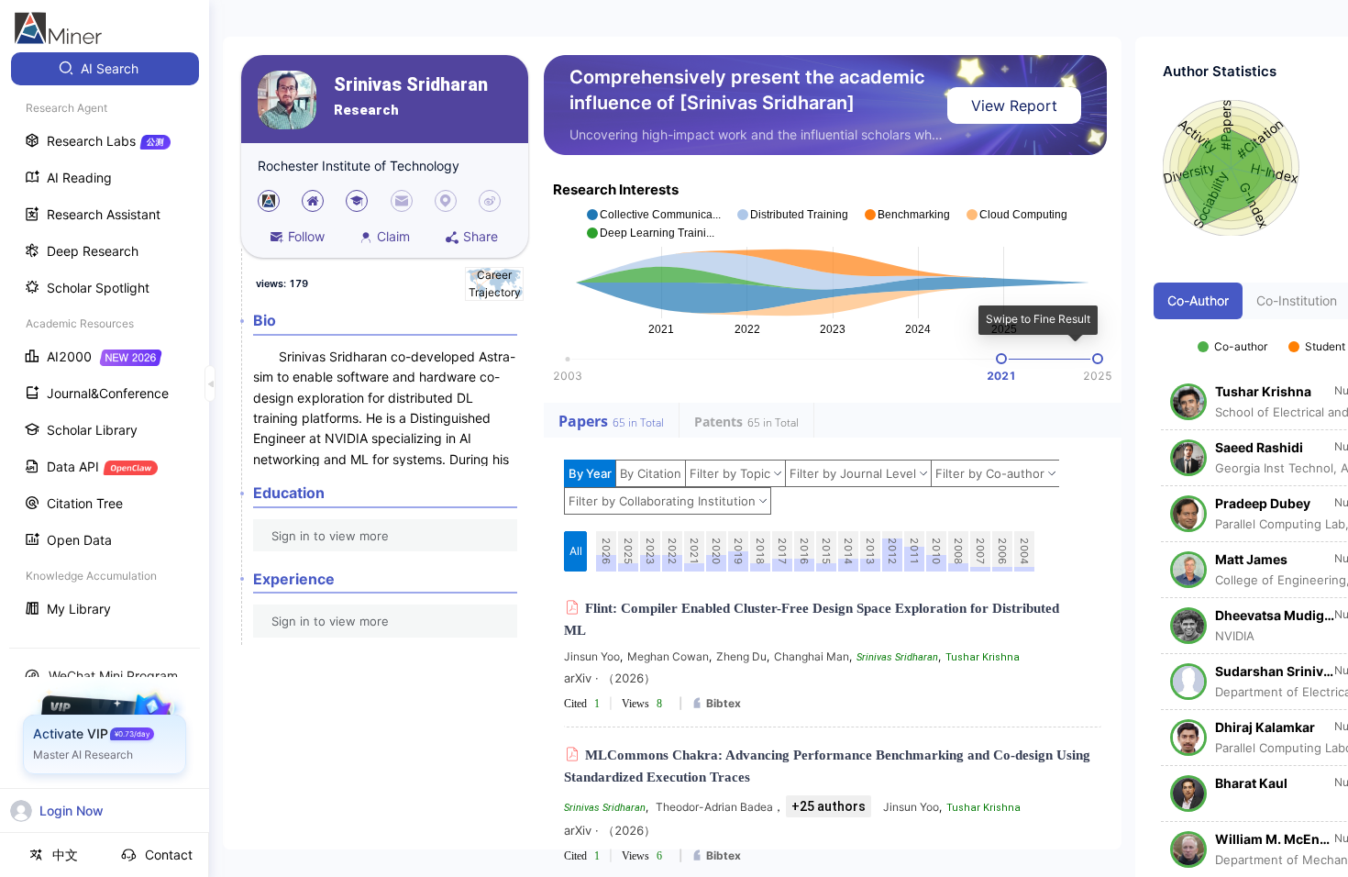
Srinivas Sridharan (411, 84)
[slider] (1001, 358)
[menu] (104, 340)
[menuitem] (105, 68)
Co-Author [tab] (1198, 300)
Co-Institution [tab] (1296, 300)
